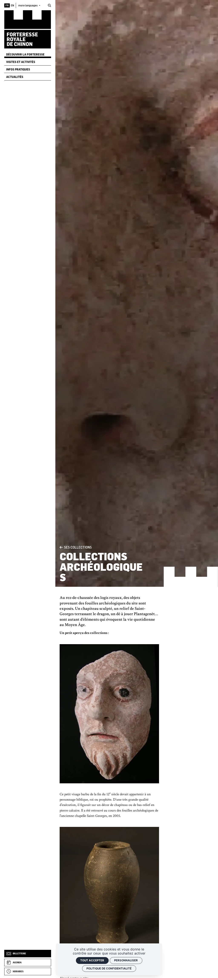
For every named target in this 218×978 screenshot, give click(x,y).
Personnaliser (126, 960)
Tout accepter (92, 960)
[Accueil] (27, 29)
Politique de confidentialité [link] (109, 968)
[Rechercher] (49, 5)
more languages (28, 5)
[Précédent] (61, 547)
